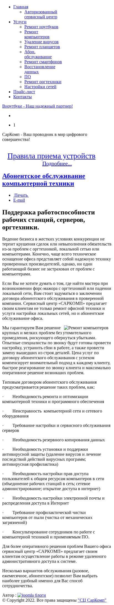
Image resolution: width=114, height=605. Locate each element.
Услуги (20, 21)
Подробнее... (57, 163)
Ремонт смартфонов (43, 61)
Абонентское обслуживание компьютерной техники (43, 179)
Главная (20, 6)
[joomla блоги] (31, 595)
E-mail (19, 200)
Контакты (22, 96)
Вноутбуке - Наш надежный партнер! (37, 106)
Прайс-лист (24, 91)
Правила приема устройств (51, 155)
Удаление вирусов (41, 41)
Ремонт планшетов (42, 46)
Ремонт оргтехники (42, 81)
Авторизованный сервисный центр (40, 14)
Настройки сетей (40, 86)
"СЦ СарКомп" (92, 600)
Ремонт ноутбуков (41, 26)
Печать (21, 195)
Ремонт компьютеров (37, 34)
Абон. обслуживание (38, 54)
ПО (27, 76)
